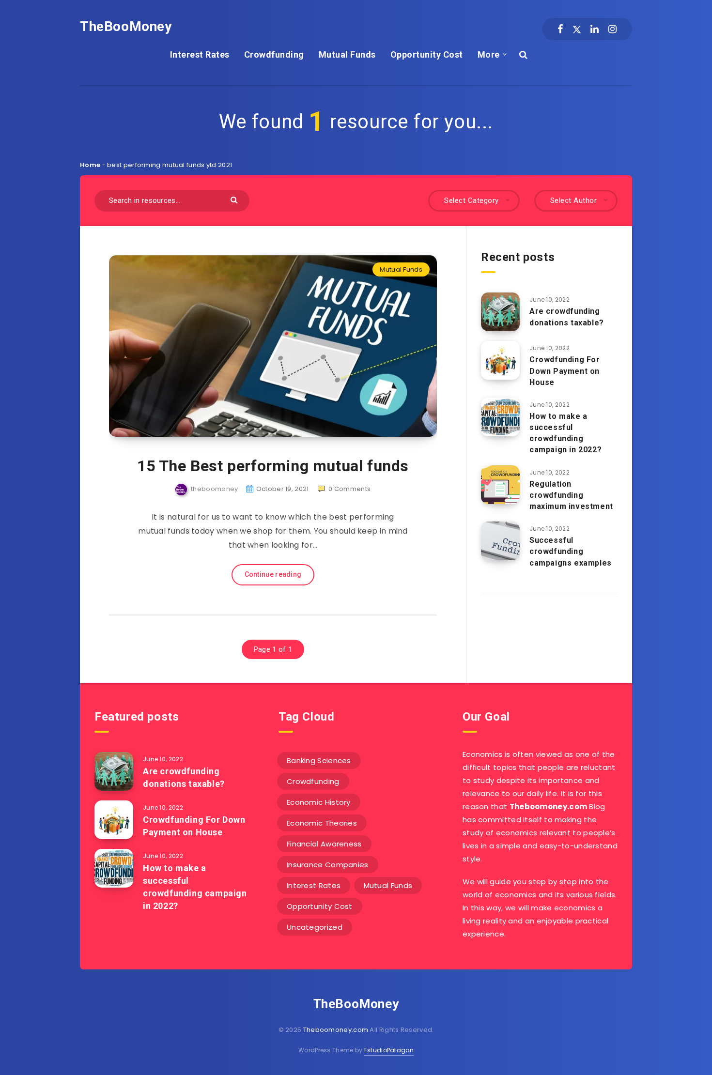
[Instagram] (612, 29)
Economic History (319, 802)
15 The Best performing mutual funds (273, 466)
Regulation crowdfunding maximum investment (571, 495)
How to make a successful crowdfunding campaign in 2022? (565, 433)
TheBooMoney (126, 26)
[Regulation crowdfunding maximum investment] (500, 484)
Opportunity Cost (426, 54)
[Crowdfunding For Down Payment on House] (500, 360)
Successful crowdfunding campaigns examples (570, 551)
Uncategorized (314, 927)
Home (90, 164)
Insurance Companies (328, 865)
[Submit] (235, 199)
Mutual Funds (347, 54)
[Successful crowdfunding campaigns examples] (500, 541)
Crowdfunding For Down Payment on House (564, 370)
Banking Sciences (319, 760)
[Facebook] (560, 29)
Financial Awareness (324, 844)
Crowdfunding (274, 54)
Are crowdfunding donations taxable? (566, 317)
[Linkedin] (594, 29)
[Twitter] (577, 29)
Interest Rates (200, 54)
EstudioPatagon (389, 1050)
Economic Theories (322, 823)
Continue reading (273, 574)
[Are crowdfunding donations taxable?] (500, 311)
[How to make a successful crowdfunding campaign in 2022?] (500, 417)
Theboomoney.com (336, 1029)
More (489, 54)
